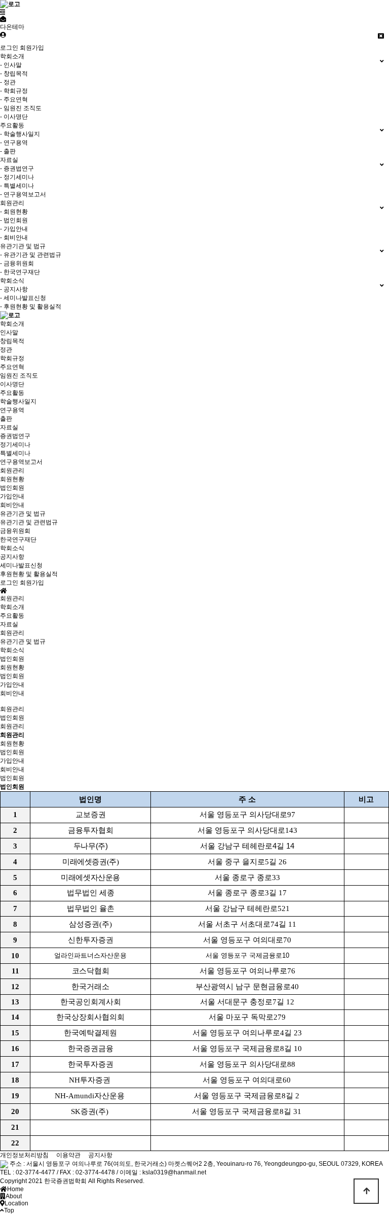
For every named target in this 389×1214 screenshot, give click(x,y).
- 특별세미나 (17, 185)
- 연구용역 (14, 142)
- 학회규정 (14, 90)
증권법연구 (15, 436)
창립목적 (12, 341)
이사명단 (12, 384)
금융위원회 (15, 530)
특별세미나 (15, 453)
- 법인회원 (14, 220)
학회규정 (12, 358)
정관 (6, 349)
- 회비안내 (14, 237)
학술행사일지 (18, 401)
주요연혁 (12, 366)
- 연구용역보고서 (23, 194)
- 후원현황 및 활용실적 (30, 306)
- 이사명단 (14, 116)
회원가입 (32, 47)
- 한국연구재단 (20, 272)
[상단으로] (366, 1191)
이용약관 (68, 1155)
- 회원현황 (14, 211)
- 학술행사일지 (20, 134)
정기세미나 (15, 444)
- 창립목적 (14, 73)
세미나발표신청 (21, 565)
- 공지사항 (14, 289)
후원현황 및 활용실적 (29, 574)
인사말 (9, 332)
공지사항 (12, 556)
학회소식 (12, 548)
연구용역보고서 (21, 461)
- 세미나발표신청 (23, 297)
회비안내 (12, 505)
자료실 (9, 427)
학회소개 (12, 323)
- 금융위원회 (17, 263)
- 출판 (8, 151)
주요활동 (12, 392)
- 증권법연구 (17, 168)
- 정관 (8, 82)
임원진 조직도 (19, 375)
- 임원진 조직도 (21, 108)
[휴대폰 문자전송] (3, 19)
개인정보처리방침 (24, 1155)
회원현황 (12, 479)
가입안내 (12, 496)
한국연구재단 (18, 539)
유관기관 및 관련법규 (29, 522)
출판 (6, 418)
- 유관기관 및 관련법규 (30, 254)
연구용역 (12, 410)
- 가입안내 (14, 228)
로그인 (9, 47)
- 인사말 (11, 65)
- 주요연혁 (14, 99)
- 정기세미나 (17, 177)
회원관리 (12, 470)
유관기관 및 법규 (23, 513)
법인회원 (12, 487)
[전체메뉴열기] (3, 12)
